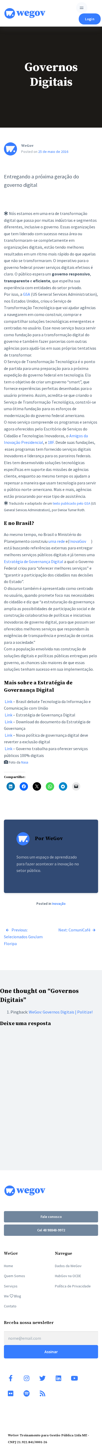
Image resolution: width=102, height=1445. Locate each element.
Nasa (24, 762)
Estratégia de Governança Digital (33, 561)
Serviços (11, 1286)
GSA (26, 294)
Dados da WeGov (68, 1265)
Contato (10, 1306)
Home (8, 1265)
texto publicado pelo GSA (71, 503)
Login (89, 19)
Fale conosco (51, 1216)
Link (8, 701)
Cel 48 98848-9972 (51, 1230)
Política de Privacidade (73, 1286)
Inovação (59, 903)
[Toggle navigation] (81, 7)
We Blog (12, 1296)
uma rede (56, 541)
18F (51, 442)
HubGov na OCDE (68, 1275)
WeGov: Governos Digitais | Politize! (61, 1012)
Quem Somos (14, 1275)
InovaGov (78, 541)
